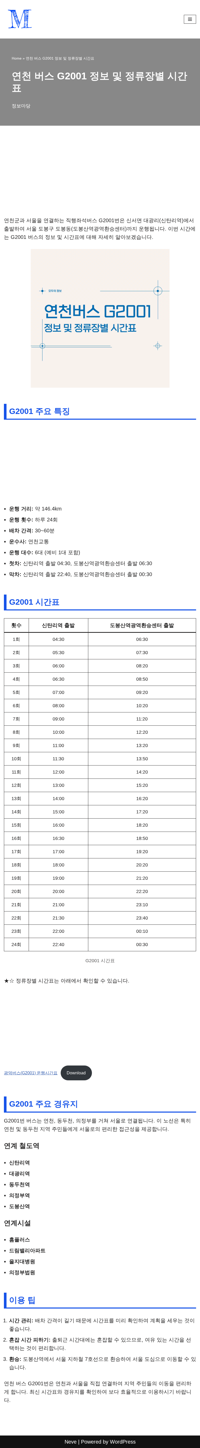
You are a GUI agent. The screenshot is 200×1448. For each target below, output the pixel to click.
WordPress (123, 1442)
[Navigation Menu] (190, 19)
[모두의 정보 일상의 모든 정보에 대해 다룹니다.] (19, 19)
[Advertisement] (100, 177)
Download (76, 1073)
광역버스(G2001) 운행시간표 (31, 1073)
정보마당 (21, 106)
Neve (71, 1442)
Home (17, 58)
